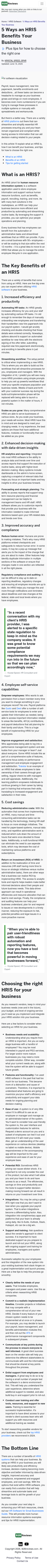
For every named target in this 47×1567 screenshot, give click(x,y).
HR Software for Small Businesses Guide (23, 1512)
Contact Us (22, 1560)
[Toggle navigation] (41, 3)
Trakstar (22, 766)
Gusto (9, 708)
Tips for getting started (17, 163)
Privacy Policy (14, 1557)
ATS (28, 1332)
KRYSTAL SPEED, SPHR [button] (15, 60)
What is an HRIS (14, 156)
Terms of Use (31, 1557)
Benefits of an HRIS (15, 159)
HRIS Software (15, 21)
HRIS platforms (11, 121)
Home (4, 21)
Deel (19, 708)
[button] (17, 11)
